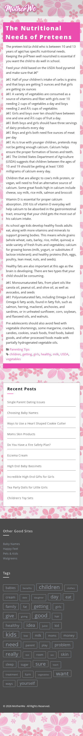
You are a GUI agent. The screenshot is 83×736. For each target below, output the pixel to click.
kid (57, 625)
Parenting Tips (19, 349)
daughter (39, 597)
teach (55, 664)
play (45, 645)
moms (52, 635)
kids (11, 634)
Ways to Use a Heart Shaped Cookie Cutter (36, 423)
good (41, 615)
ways (9, 684)
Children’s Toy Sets (20, 498)
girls (36, 354)
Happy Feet (10, 549)
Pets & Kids (10, 553)
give (10, 616)
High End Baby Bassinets (24, 466)
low (26, 635)
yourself (27, 683)
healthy (46, 354)
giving (24, 616)
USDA (64, 354)
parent (30, 645)
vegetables (13, 359)
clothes (71, 588)
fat (25, 607)
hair (57, 616)
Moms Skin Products (21, 434)
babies (11, 587)
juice (45, 626)
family (11, 606)
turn (28, 674)
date (24, 597)
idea (30, 625)
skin (64, 654)
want (62, 673)
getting (27, 354)
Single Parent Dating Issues (26, 402)
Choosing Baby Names (22, 413)
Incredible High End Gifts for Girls (30, 477)
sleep (10, 664)
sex (52, 654)
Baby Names (11, 544)
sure (40, 663)
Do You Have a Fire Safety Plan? (29, 445)
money (69, 635)
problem (63, 645)
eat (68, 597)
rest (27, 654)
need (12, 644)
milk (56, 354)
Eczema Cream (17, 455)
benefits (27, 588)
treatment (12, 674)
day (54, 597)
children (15, 354)
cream (10, 597)
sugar (24, 664)
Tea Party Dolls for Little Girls (27, 487)
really (12, 653)
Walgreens (10, 558)
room (39, 655)
